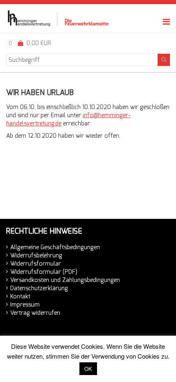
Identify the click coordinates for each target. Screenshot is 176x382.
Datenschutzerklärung (39, 288)
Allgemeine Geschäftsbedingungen (55, 247)
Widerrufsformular (35, 264)
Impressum (25, 305)
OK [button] (88, 369)
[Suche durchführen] (164, 60)
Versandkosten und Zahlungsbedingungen (65, 280)
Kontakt (20, 296)
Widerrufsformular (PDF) (43, 272)
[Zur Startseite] (59, 18)
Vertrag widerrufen (35, 313)
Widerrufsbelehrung (36, 255)
